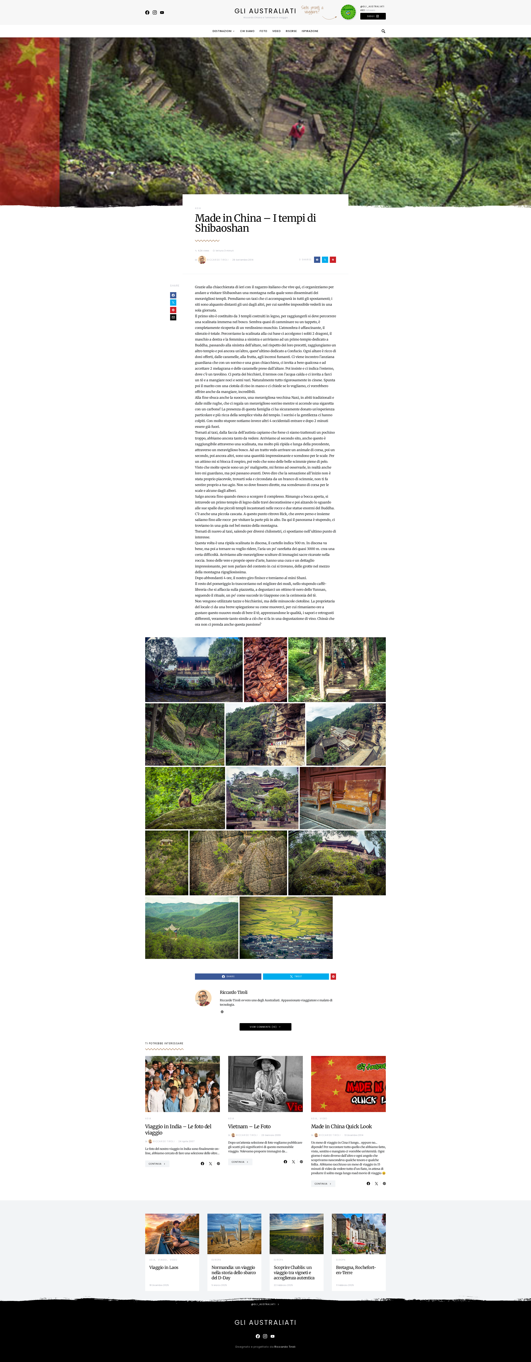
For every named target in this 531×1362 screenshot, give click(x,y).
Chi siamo (247, 31)
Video (276, 31)
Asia (198, 208)
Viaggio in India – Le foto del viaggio (178, 1129)
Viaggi (162, 1259)
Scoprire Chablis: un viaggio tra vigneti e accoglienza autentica (294, 1272)
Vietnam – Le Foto (249, 1126)
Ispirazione (310, 31)
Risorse (291, 31)
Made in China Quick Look (341, 1126)
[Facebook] (147, 12)
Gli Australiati (266, 11)
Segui (371, 16)
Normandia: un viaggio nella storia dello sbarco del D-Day (234, 1272)
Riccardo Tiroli (218, 259)
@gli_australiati (372, 6)
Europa (216, 1259)
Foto (264, 31)
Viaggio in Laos (163, 1267)
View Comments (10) (263, 1027)
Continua (155, 1163)
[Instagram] (155, 12)
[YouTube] (162, 12)
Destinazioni (222, 31)
